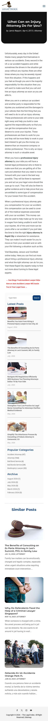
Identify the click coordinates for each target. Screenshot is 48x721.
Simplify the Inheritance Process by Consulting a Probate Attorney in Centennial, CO (22, 436)
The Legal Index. (28, 715)
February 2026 (13, 492)
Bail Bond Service (14, 461)
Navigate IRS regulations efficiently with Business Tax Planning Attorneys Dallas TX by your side (22, 379)
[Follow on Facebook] (17, 710)
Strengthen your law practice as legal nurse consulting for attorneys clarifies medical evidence (23, 408)
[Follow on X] (22, 710)
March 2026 (12, 489)
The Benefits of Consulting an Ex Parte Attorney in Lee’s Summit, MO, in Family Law (23, 350)
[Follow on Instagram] (26, 710)
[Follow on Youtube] (31, 710)
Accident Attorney (14, 454)
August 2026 (12, 479)
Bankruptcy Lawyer (15, 468)
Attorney (38, 31)
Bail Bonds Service (14, 465)
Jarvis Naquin (15, 31)
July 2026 (11, 482)
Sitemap (28, 717)
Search (36, 298)
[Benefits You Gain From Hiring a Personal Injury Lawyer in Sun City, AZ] (17, 313)
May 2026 (11, 486)
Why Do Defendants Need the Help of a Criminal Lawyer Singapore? (22, 611)
